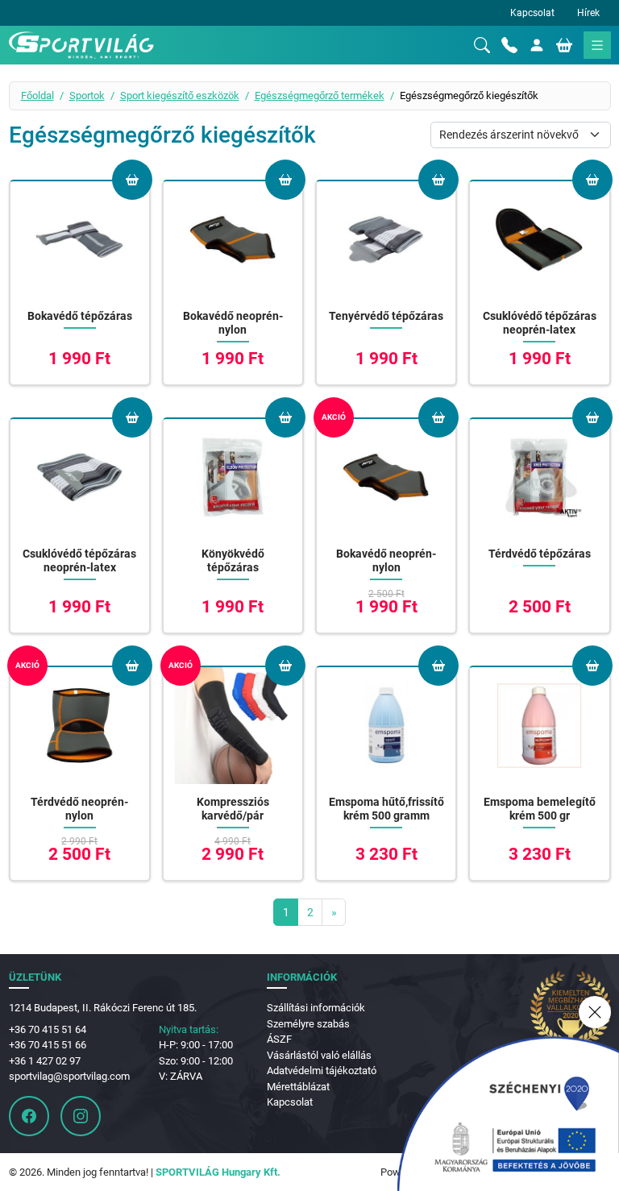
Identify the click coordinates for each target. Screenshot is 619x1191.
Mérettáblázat (298, 1087)
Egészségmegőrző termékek (319, 95)
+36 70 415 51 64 (47, 1029)
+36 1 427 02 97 (45, 1061)
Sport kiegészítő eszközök (179, 95)
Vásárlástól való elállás (319, 1055)
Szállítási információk (316, 1008)
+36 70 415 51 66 (47, 1045)
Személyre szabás (308, 1024)
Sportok (87, 95)
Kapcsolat (532, 13)
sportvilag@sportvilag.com (69, 1076)
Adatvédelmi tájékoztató (321, 1070)
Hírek (588, 13)
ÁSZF (279, 1039)
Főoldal (37, 95)
